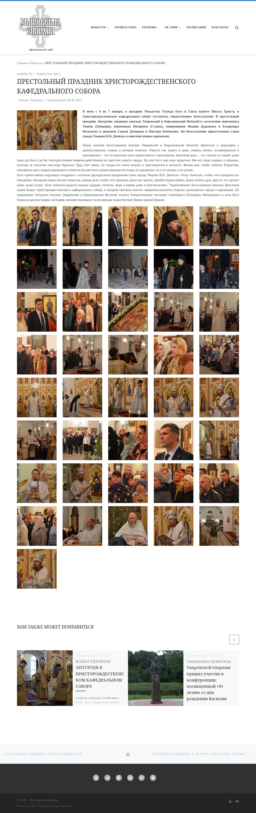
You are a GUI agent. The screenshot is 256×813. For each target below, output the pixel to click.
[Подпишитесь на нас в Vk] (237, 801)
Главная (22, 63)
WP (33, 806)
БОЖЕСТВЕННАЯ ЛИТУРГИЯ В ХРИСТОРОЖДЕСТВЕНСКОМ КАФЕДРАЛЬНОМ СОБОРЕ (100, 673)
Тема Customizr (62, 806)
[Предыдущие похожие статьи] (224, 639)
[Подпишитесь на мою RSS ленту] (230, 801)
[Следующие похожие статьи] (234, 639)
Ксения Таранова (31, 100)
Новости (36, 63)
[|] (40, 26)
